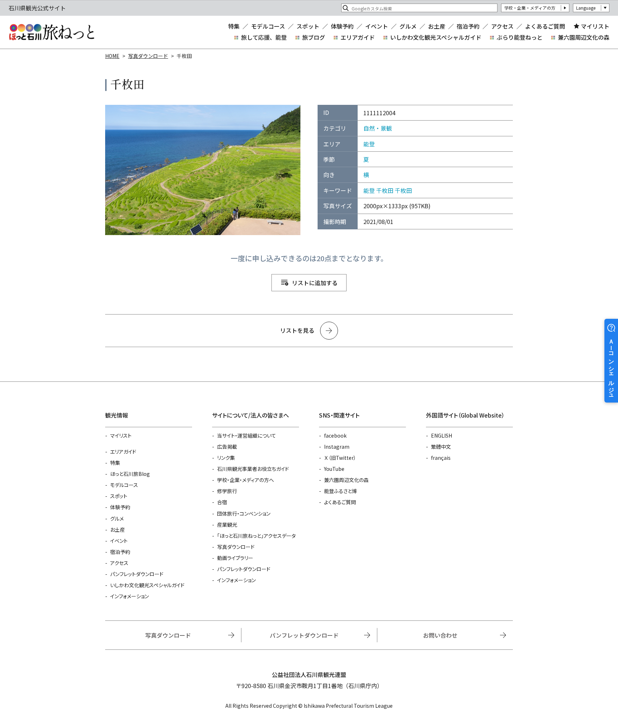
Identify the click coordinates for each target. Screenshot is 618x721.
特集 (234, 26)
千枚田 (384, 190)
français (441, 457)
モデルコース (268, 26)
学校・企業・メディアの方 (529, 8)
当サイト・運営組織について (246, 435)
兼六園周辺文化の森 (583, 37)
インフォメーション (129, 596)
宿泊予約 (468, 26)
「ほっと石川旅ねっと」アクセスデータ (256, 535)
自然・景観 (377, 128)
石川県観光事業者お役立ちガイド (253, 468)
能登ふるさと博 (340, 491)
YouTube (334, 468)
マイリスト (595, 26)
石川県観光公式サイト (51, 32)
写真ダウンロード (148, 55)
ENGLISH (441, 435)
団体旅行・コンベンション (243, 513)
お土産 (436, 26)
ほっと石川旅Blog (130, 473)
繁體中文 (441, 446)
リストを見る (297, 330)
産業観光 (227, 524)
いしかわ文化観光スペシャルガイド (435, 37)
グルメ (408, 26)
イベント (376, 26)
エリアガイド (357, 37)
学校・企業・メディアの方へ (245, 479)
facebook (335, 435)
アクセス (502, 26)
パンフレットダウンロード (136, 574)
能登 (369, 144)
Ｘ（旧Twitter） (340, 457)
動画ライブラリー (235, 557)
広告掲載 (227, 446)
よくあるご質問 (545, 26)
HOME (112, 55)
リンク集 (226, 457)
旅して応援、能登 (264, 37)
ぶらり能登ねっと (520, 37)
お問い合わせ (440, 635)
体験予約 (342, 26)
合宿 (222, 502)
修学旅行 (227, 491)
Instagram (336, 446)
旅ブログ (313, 37)
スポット (307, 26)
